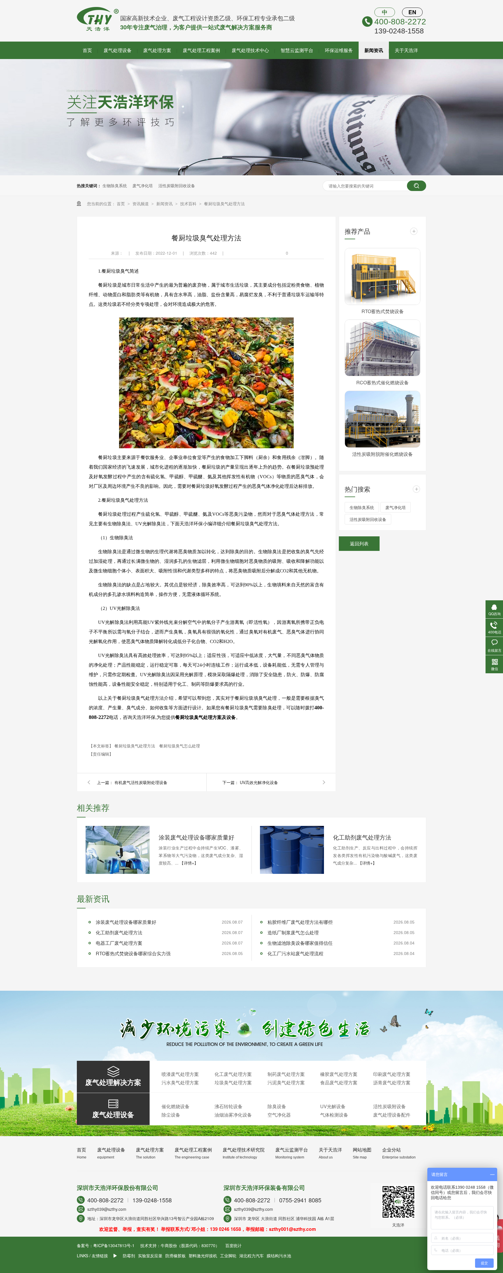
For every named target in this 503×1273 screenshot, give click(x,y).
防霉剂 (129, 1255)
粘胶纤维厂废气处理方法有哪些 (300, 922)
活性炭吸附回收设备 (176, 185)
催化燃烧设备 (175, 1106)
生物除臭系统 (114, 185)
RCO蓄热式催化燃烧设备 (382, 382)
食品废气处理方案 (338, 1082)
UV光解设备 (333, 1106)
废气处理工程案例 (201, 50)
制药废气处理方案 (286, 1074)
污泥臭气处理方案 (286, 1082)
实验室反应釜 (150, 1255)
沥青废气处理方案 (391, 1082)
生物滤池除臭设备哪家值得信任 (300, 943)
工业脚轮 (228, 1255)
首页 (87, 50)
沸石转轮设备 (228, 1106)
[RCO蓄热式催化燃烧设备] (382, 348)
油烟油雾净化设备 (233, 1114)
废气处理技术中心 (250, 50)
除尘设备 (171, 1114)
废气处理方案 (157, 50)
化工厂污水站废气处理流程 (295, 953)
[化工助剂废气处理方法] (292, 850)
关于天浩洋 (406, 50)
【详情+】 (189, 863)
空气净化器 (279, 1114)
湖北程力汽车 (251, 1255)
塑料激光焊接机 (203, 1255)
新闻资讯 (373, 50)
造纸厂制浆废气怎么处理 (293, 932)
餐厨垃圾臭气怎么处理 (179, 746)
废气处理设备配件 (391, 1114)
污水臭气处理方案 (180, 1082)
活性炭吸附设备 (389, 1106)
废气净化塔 (142, 185)
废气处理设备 (118, 50)
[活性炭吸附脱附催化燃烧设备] (382, 419)
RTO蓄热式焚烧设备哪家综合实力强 (133, 953)
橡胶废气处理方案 (338, 1074)
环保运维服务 (339, 50)
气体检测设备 (334, 1114)
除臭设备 (277, 1106)
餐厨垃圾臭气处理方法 (224, 203)
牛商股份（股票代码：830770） (190, 1245)
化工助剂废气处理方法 (362, 837)
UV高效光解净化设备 (259, 782)
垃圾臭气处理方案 (233, 1082)
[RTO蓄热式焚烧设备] (382, 276)
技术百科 (189, 203)
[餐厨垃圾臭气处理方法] (98, 29)
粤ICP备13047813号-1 (113, 1245)
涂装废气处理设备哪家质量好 (196, 837)
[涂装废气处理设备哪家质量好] (118, 850)
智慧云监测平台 (297, 50)
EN (412, 12)
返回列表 (359, 543)
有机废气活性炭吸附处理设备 (140, 782)
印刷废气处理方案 (391, 1074)
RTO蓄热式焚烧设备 (383, 311)
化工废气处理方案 (233, 1074)
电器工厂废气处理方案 (119, 943)
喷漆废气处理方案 (180, 1074)
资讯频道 (141, 203)
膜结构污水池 (279, 1255)
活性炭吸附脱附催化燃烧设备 (382, 454)
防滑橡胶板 (175, 1255)
